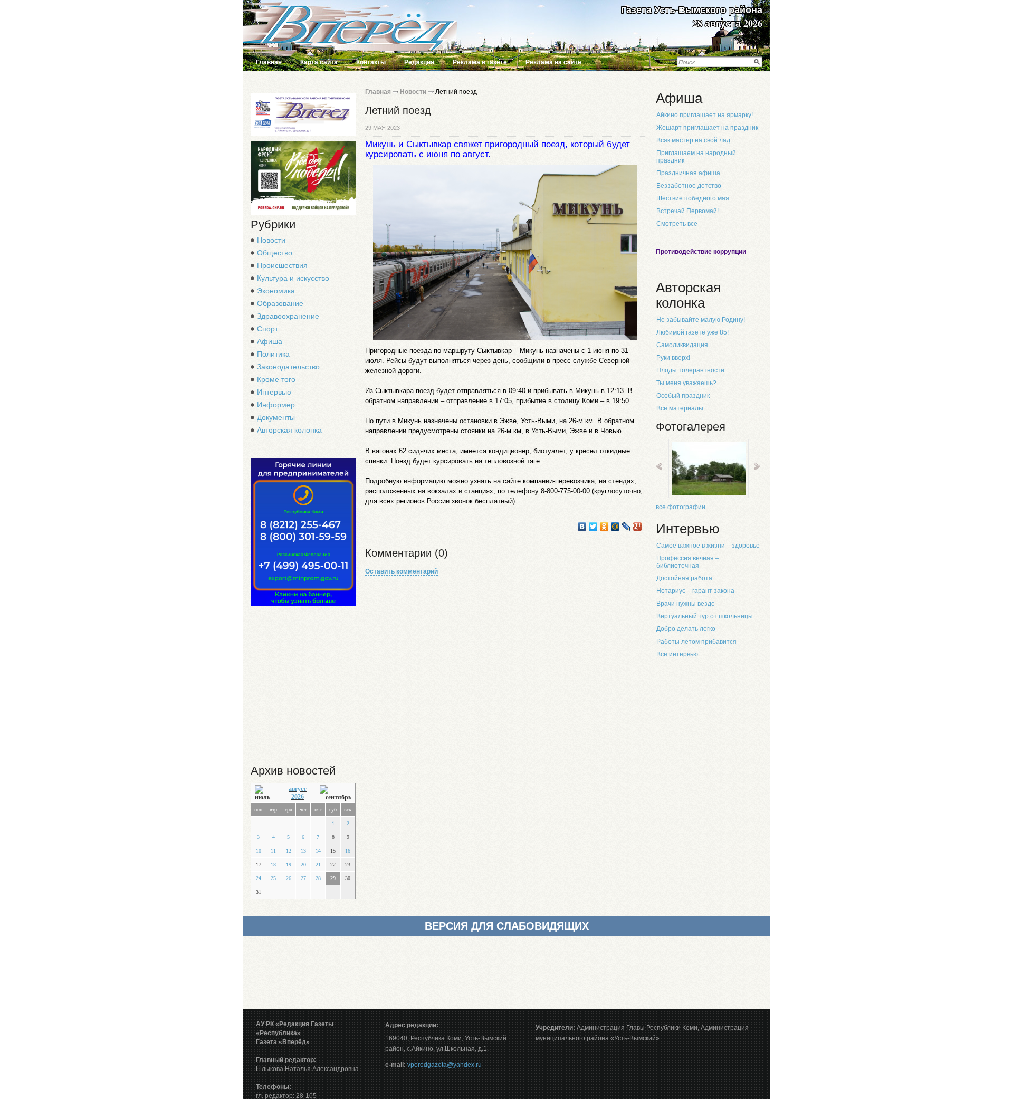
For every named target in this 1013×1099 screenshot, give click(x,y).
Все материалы (679, 408)
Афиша (269, 341)
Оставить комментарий (401, 571)
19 (288, 864)
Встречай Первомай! (687, 211)
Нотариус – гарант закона (695, 591)
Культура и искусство (293, 278)
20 (303, 864)
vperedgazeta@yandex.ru (444, 1064)
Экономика (276, 290)
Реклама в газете (480, 62)
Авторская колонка (289, 430)
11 (273, 851)
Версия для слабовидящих (507, 926)
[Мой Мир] (615, 526)
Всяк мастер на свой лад (693, 140)
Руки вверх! (673, 357)
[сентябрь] (335, 793)
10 (258, 851)
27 (303, 878)
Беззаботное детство (688, 185)
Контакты (371, 62)
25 (273, 878)
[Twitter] (593, 526)
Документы (276, 417)
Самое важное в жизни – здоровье (708, 545)
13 (303, 851)
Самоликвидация (682, 345)
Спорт (267, 328)
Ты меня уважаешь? (686, 383)
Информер (276, 404)
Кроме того (276, 379)
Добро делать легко (685, 629)
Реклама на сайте (553, 62)
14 (318, 851)
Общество (274, 253)
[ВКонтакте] (582, 526)
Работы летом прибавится (696, 641)
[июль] (265, 793)
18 (273, 864)
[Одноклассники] (604, 526)
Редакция (419, 62)
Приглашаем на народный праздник (696, 156)
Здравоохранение (288, 316)
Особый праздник (683, 395)
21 (318, 864)
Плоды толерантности (690, 370)
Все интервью (677, 654)
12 (288, 851)
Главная (269, 62)
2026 (297, 796)
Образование (280, 303)
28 (318, 878)
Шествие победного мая (692, 198)
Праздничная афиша (688, 173)
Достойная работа (684, 578)
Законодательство (288, 366)
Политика (273, 354)
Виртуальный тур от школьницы (704, 616)
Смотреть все (676, 223)
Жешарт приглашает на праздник (707, 127)
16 (347, 851)
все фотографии (680, 507)
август (298, 788)
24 (258, 878)
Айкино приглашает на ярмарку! (704, 115)
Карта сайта (319, 62)
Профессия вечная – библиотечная (687, 562)
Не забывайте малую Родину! (700, 319)
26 (288, 878)
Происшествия (282, 265)
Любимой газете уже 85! (692, 332)
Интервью (274, 392)
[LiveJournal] (626, 526)
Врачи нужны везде (685, 603)
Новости (271, 240)
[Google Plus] (637, 526)
